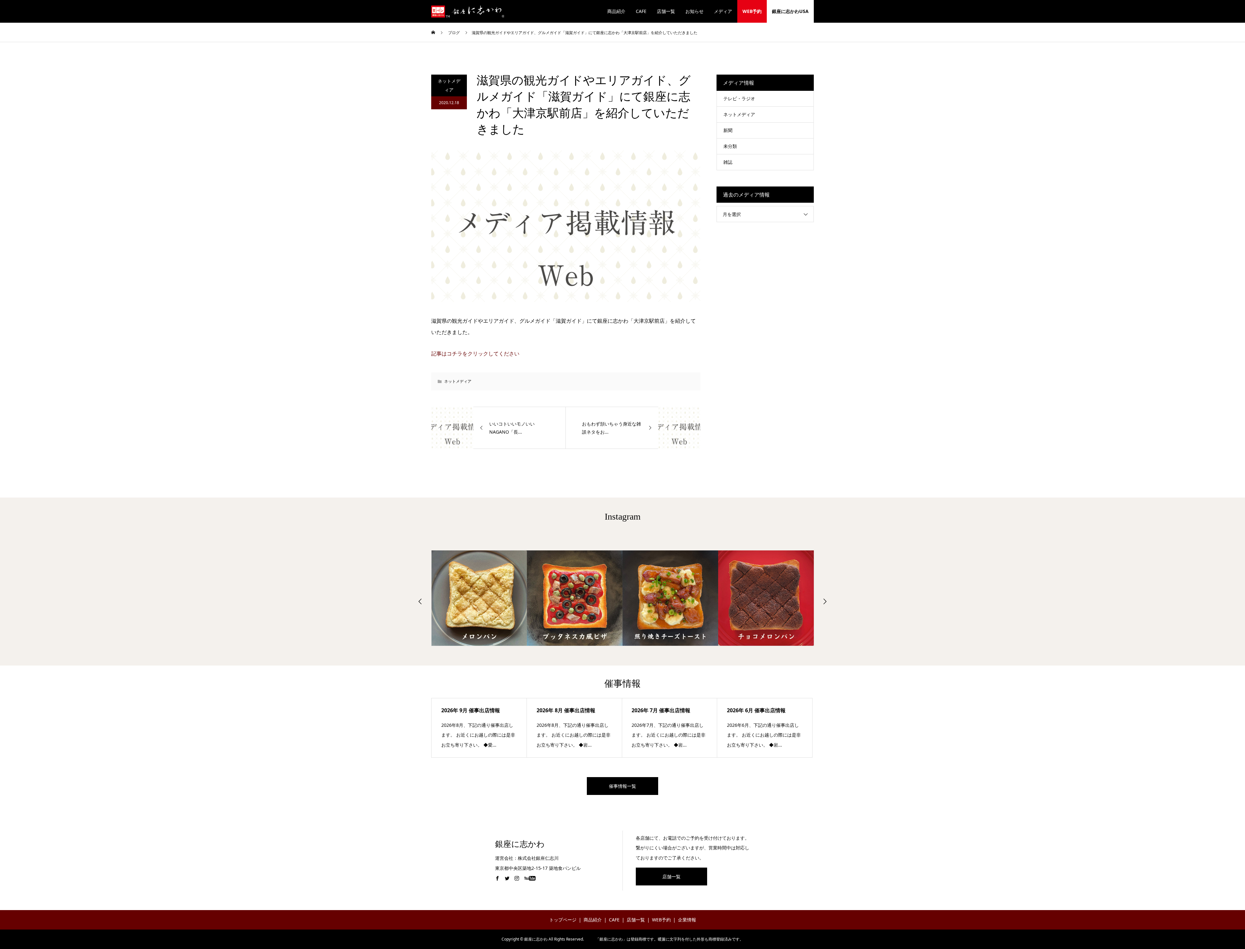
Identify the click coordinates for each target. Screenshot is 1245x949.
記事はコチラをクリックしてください (475, 353)
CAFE (641, 11)
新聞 (727, 130)
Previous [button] (420, 601)
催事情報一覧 (622, 786)
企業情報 (687, 920)
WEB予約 (752, 11)
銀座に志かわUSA (790, 11)
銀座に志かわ (520, 844)
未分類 (730, 146)
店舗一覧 (666, 11)
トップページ (562, 920)
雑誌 (727, 162)
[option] (479, 598)
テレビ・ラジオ (739, 98)
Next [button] (825, 601)
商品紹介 (616, 11)
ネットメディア (449, 85)
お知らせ (694, 11)
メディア (723, 11)
